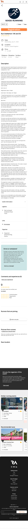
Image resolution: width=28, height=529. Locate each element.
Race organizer (14, 483)
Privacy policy (14, 497)
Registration (14, 29)
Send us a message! (9, 266)
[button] (14, 202)
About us (14, 480)
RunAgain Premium (14, 475)
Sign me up (21, 512)
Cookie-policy (14, 498)
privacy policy (17, 514)
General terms (14, 495)
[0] (23, 2)
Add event (14, 490)
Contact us (14, 488)
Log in (14, 473)
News (14, 482)
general (22, 514)
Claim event (6, 385)
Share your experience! (7, 279)
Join (14, 472)
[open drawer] (26, 2)
